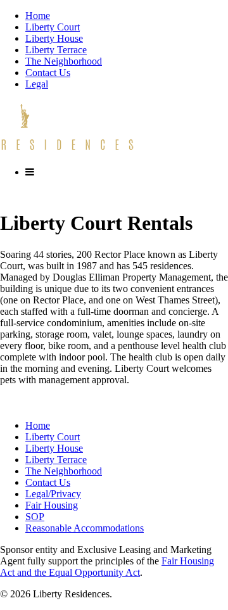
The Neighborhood (63, 61)
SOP (34, 516)
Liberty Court (52, 27)
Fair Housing (51, 505)
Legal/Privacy (53, 493)
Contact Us (47, 72)
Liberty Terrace (56, 49)
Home (37, 15)
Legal (36, 84)
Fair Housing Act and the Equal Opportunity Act (107, 567)
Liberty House (54, 38)
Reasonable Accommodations (84, 528)
